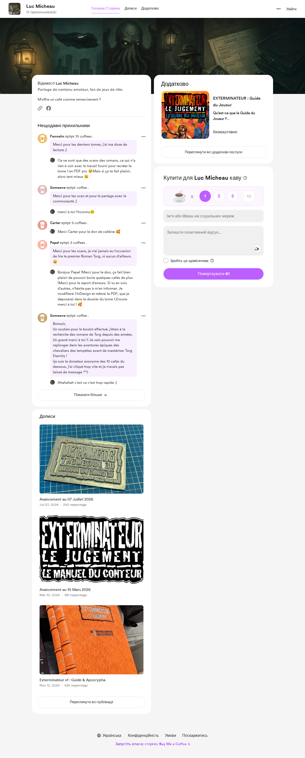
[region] (213, 119)
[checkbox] (185, 260)
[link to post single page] (91, 466)
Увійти (291, 9)
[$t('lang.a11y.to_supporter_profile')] (52, 160)
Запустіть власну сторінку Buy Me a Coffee (151, 744)
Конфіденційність (143, 735)
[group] (91, 466)
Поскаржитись (195, 735)
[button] (105, 8)
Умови (170, 735)
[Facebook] (48, 108)
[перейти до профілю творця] (14, 9)
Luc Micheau (40, 6)
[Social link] (40, 108)
